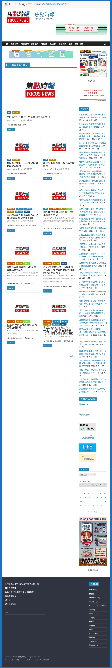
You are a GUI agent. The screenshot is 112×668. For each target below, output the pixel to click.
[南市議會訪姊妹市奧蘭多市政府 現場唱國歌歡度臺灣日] (22, 187)
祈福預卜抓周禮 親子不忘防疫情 (59, 164)
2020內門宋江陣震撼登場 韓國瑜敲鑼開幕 (22, 326)
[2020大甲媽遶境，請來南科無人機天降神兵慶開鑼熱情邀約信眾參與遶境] (59, 242)
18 (85, 501)
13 (93, 497)
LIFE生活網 (93, 601)
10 (81, 497)
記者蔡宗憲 (64, 221)
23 (105, 501)
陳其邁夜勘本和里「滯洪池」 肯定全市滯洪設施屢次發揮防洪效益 (92, 354)
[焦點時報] (7, 44)
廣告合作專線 (10, 588)
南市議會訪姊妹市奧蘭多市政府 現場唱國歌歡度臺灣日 (22, 216)
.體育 (70, 44)
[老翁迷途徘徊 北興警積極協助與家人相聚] (22, 138)
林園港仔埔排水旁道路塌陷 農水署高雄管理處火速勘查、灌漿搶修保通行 (92, 155)
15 (101, 497)
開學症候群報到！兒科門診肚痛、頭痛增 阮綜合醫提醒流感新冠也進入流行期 (92, 332)
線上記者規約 (10, 604)
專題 (76, 44)
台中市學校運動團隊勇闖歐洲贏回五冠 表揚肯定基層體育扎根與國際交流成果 (93, 363)
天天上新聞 (93, 613)
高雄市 (69, 209)
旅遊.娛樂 (34, 44)
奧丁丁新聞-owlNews (98, 605)
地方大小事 (25, 44)
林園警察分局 (30, 276)
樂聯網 (92, 637)
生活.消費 (53, 44)
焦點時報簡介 (10, 596)
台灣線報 (93, 641)
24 (81, 505)
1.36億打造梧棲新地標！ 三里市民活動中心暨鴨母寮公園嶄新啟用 (92, 382)
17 (81, 501)
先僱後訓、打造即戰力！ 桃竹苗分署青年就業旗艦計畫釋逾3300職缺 (92, 256)
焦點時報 (44, 14)
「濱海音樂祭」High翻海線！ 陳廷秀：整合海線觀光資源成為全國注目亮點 (92, 174)
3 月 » (96, 511)
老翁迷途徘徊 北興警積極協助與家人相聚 (22, 164)
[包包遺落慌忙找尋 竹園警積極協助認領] (41, 71)
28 (97, 505)
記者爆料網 (93, 645)
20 (93, 501)
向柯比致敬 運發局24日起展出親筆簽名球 (58, 213)
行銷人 (92, 621)
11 (85, 497)
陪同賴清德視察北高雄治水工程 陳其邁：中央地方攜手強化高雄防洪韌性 (93, 136)
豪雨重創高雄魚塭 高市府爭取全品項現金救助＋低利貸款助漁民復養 (92, 212)
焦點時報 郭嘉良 (27, 120)
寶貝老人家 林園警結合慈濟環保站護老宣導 (21, 268)
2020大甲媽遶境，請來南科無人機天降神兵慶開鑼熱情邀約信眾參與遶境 (59, 269)
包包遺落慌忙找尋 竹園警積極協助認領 (28, 116)
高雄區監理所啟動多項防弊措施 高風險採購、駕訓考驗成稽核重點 (93, 237)
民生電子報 (93, 633)
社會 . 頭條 (14, 44)
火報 (91, 629)
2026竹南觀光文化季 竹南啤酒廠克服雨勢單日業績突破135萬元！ (92, 146)
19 (89, 501)
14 (97, 497)
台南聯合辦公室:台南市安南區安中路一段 (22, 584)
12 (89, 497)
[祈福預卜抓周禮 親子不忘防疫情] (59, 138)
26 (89, 505)
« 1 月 (90, 511)
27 (93, 505)
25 (85, 505)
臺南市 (27, 212)
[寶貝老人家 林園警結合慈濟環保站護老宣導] (22, 242)
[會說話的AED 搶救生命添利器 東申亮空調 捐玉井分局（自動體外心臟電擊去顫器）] (59, 300)
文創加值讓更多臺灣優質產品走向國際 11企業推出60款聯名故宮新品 (92, 165)
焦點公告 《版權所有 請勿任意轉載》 (20, 592)
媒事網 (92, 609)
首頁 (7, 612)
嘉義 (9, 112)
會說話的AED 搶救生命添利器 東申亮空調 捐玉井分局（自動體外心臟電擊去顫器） (59, 330)
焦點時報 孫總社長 (28, 221)
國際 (81, 44)
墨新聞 (92, 625)
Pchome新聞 (94, 597)
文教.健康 (44, 44)
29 (101, 505)
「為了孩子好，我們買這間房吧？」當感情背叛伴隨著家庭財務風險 (92, 313)
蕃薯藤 (92, 593)
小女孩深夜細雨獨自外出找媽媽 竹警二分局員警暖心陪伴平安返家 (93, 285)
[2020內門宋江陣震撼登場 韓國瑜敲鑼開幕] (22, 300)
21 (97, 501)
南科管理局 (51, 282)
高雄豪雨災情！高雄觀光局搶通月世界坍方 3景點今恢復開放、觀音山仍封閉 (93, 323)
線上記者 (8, 600)
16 (105, 497)
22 (101, 501)
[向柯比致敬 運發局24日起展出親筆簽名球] (59, 187)
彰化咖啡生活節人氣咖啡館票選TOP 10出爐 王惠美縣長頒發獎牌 (92, 117)
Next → (72, 356)
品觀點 (92, 617)
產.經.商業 (62, 44)
